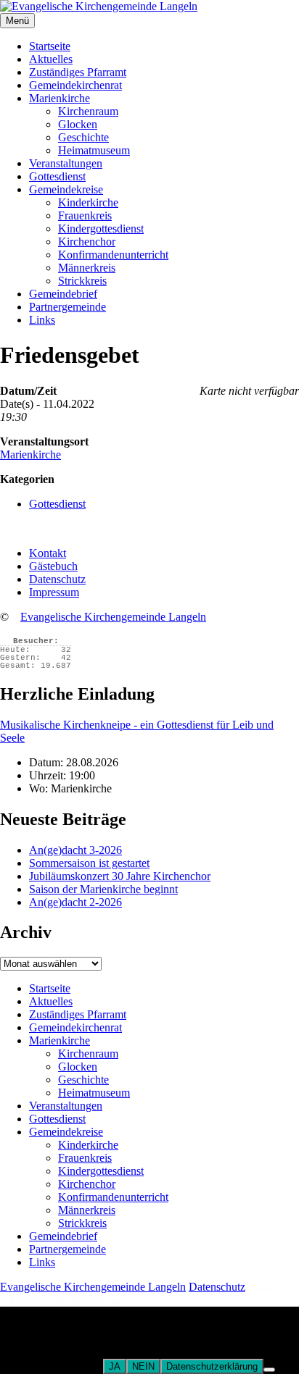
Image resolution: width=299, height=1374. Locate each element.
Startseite (49, 46)
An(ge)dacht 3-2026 (75, 850)
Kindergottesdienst (101, 228)
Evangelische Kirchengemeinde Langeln (113, 617)
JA (114, 1366)
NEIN (143, 1366)
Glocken (77, 124)
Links (42, 320)
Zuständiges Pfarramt (77, 72)
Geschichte (83, 137)
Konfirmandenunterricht (113, 254)
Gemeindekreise (66, 189)
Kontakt (47, 553)
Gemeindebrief (63, 294)
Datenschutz (57, 579)
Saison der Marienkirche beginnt (103, 889)
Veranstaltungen (65, 163)
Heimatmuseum (94, 150)
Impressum (54, 592)
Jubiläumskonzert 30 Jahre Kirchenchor (119, 876)
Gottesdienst (57, 176)
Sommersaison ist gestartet (89, 863)
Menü (17, 20)
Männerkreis (86, 267)
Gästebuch (53, 566)
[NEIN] (269, 1369)
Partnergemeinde (67, 307)
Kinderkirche (88, 202)
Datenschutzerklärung (212, 1366)
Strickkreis (82, 281)
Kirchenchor (86, 241)
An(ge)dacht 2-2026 (75, 902)
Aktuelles (51, 59)
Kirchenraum (88, 111)
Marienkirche (59, 98)
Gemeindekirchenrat (75, 85)
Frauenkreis (85, 215)
